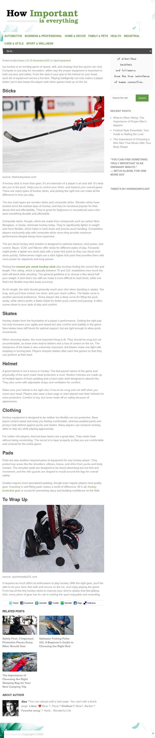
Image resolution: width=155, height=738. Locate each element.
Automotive (13, 36)
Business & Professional (43, 36)
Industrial (132, 36)
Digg (80, 603)
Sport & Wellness (39, 43)
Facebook (28, 603)
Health (116, 36)
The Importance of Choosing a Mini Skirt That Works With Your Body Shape (132, 143)
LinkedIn (43, 603)
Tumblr (55, 603)
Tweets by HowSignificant (130, 188)
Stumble (68, 603)
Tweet (15, 603)
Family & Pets (98, 36)
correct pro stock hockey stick (36, 266)
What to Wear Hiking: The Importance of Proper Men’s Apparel (130, 121)
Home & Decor (75, 36)
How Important (13, 734)
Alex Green (19, 60)
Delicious (91, 603)
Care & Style (14, 43)
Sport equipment (62, 60)
